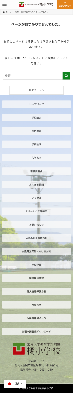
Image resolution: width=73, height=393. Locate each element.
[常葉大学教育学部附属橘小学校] (36, 4)
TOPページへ (36, 90)
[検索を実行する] (66, 76)
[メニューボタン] (4, 4)
